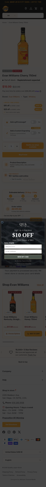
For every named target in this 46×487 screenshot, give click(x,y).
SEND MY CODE (23, 257)
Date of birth (9, 243)
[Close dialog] (2, 222)
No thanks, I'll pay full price (23, 261)
